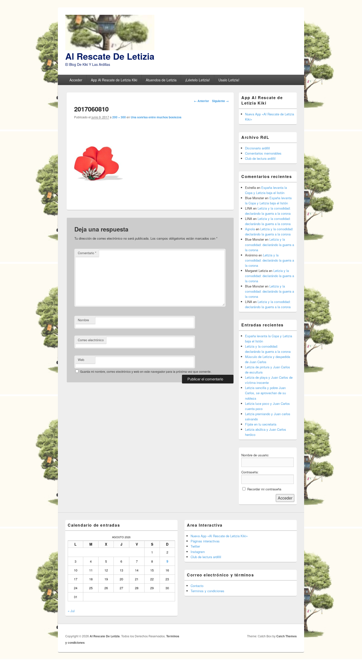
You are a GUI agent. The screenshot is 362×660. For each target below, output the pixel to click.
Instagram (198, 551)
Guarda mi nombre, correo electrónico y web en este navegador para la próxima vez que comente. (145, 371)
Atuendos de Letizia (161, 79)
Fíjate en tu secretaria (260, 424)
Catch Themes (286, 636)
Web (81, 359)
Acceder (75, 79)
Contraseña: (250, 472)
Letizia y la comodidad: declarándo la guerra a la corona (269, 244)
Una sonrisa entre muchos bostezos (156, 117)
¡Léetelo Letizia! (197, 79)
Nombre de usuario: (255, 455)
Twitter (195, 546)
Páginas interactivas (205, 541)
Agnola (250, 229)
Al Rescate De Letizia (109, 56)
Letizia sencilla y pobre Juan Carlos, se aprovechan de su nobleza (265, 392)
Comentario (87, 252)
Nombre (83, 320)
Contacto (197, 585)
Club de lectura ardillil (260, 158)
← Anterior (201, 101)
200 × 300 (119, 117)
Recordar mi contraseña (264, 489)
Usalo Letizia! (228, 79)
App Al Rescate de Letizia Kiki (114, 79)
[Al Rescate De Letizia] (109, 49)
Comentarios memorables (263, 153)
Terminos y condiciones (207, 591)
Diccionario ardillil (257, 148)
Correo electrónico (91, 340)
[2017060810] (98, 199)
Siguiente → (220, 101)
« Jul (71, 610)
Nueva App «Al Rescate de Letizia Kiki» (219, 536)
